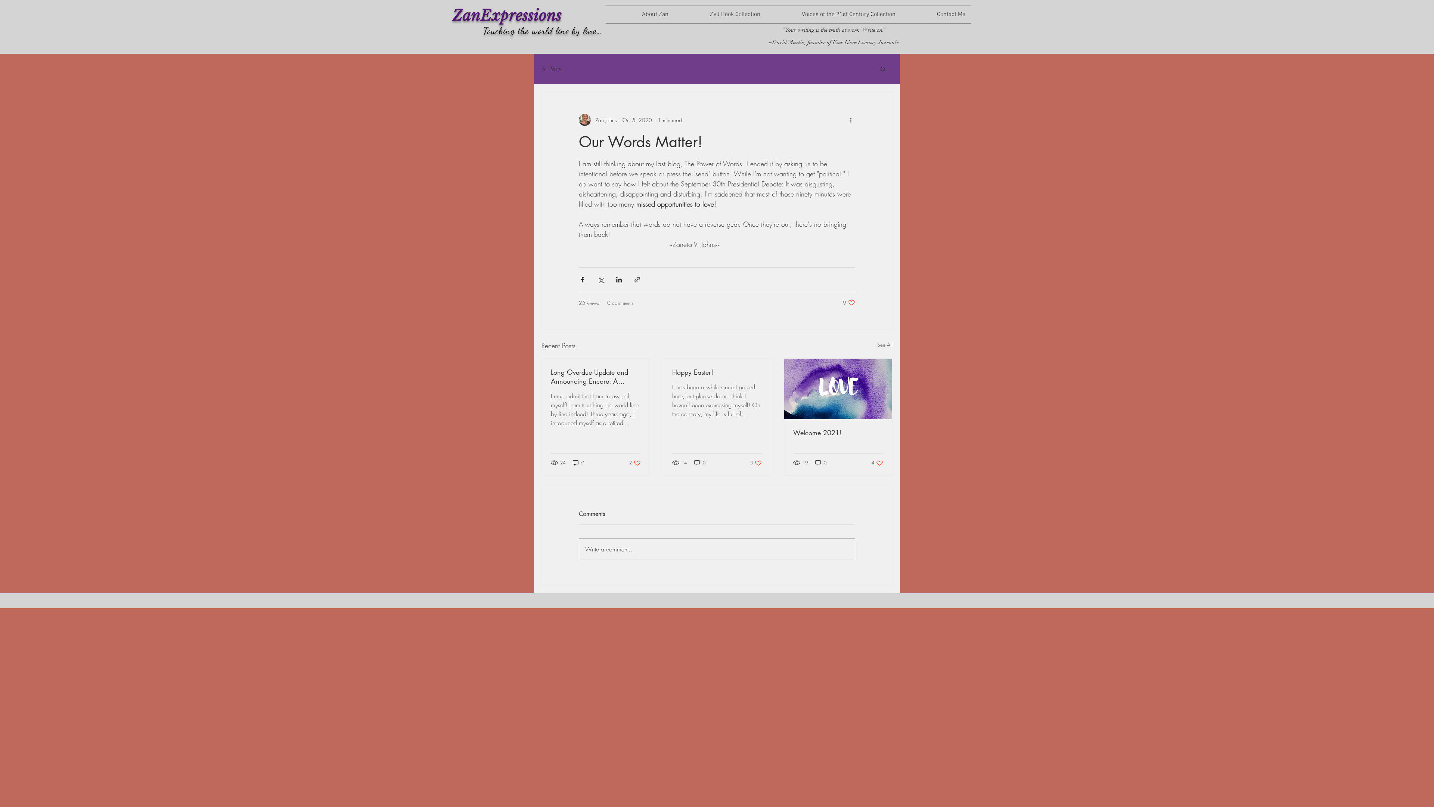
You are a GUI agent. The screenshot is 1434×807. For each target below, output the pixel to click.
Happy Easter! (692, 372)
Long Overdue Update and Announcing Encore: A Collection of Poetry (589, 377)
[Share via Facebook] (582, 279)
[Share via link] (637, 279)
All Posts (551, 69)
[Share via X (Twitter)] (600, 279)
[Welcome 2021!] (838, 389)
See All (885, 344)
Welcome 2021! (817, 432)
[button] (883, 69)
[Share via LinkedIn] (619, 279)
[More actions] (850, 119)
